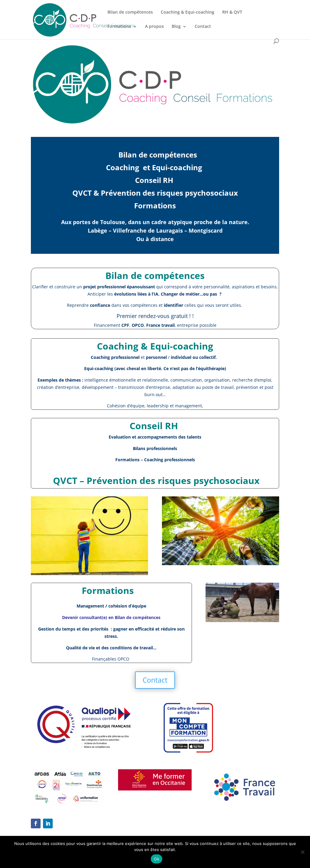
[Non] (302, 852)
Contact (203, 26)
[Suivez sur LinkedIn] (48, 823)
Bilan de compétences (130, 12)
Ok (156, 858)
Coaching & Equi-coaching (187, 12)
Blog (176, 26)
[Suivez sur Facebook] (36, 823)
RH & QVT (232, 12)
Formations (119, 26)
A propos (154, 26)
